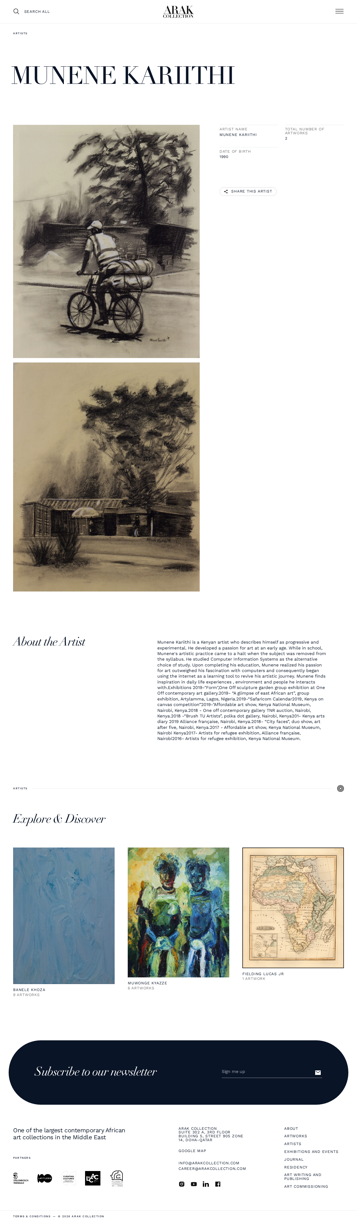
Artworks (295, 1136)
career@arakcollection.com (212, 1168)
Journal (293, 1160)
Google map (192, 1151)
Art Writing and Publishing (303, 1176)
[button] (339, 11)
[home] (178, 12)
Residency (296, 1167)
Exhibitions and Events (311, 1152)
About (291, 1129)
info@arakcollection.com (209, 1163)
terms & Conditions (31, 1216)
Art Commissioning (306, 1187)
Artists (20, 33)
